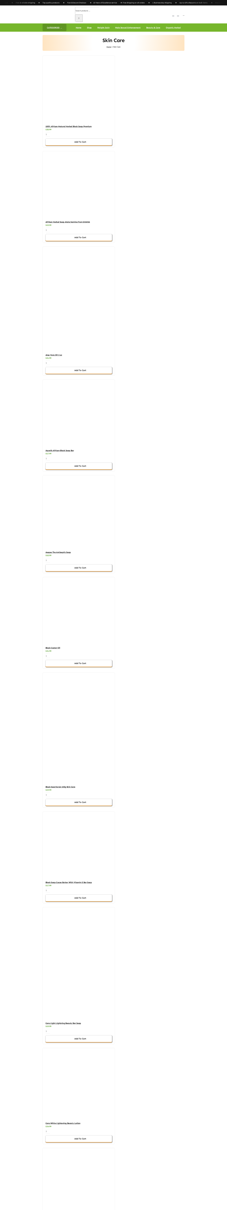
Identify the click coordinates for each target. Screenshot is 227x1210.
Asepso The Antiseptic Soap (58, 552)
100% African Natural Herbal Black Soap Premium (69, 126)
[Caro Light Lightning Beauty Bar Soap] (79, 965)
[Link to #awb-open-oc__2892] (183, 15)
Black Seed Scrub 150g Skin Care (60, 787)
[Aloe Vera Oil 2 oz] (79, 301)
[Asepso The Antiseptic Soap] (79, 513)
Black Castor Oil (53, 648)
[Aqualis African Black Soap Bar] (79, 415)
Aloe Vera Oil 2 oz (54, 355)
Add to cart (80, 142)
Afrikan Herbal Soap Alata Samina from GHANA (68, 222)
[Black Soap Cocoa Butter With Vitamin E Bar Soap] (79, 846)
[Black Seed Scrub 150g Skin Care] (79, 730)
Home (109, 47)
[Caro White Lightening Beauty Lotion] (79, 1085)
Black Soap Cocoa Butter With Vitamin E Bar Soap (69, 882)
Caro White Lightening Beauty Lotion (63, 1123)
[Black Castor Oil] (79, 612)
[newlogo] (54, 13)
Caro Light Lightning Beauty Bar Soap (63, 1023)
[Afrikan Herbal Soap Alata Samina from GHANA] (79, 186)
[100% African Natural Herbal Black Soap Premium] (79, 91)
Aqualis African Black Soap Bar (60, 450)
